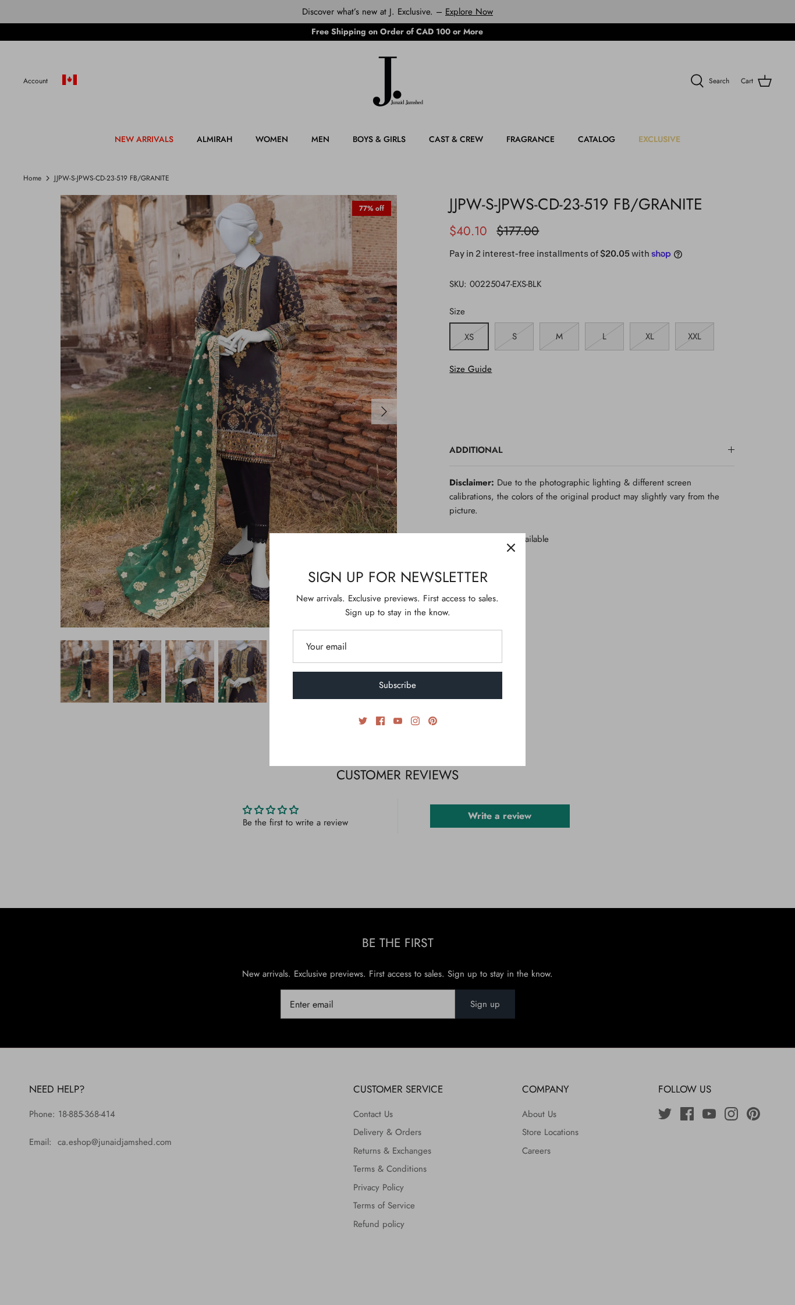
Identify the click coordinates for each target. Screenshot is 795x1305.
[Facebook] (380, 721)
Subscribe (397, 685)
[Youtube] (397, 721)
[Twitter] (363, 721)
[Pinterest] (432, 721)
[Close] (511, 548)
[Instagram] (415, 721)
